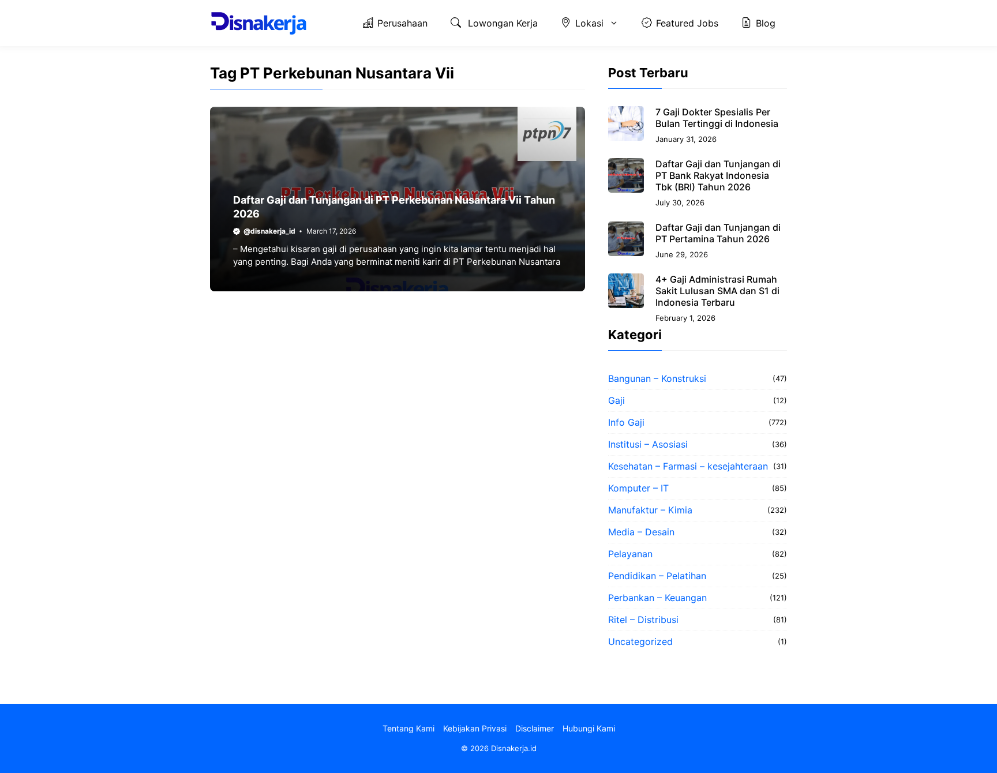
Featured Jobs (687, 23)
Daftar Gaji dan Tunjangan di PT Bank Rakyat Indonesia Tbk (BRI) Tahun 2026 (718, 175)
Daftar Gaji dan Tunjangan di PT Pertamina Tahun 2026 (718, 233)
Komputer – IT (638, 488)
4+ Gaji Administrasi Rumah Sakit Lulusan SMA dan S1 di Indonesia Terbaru (717, 290)
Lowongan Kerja (501, 23)
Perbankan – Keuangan (657, 597)
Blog (765, 23)
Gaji (616, 400)
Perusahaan (402, 23)
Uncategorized (640, 641)
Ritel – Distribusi (643, 619)
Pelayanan (630, 554)
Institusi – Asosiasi (648, 444)
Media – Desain (641, 532)
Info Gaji (626, 422)
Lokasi (589, 23)
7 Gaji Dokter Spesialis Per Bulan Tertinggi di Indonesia (716, 117)
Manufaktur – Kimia (650, 510)
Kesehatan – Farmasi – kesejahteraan (688, 466)
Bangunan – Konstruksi (657, 378)
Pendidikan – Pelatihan (657, 575)
